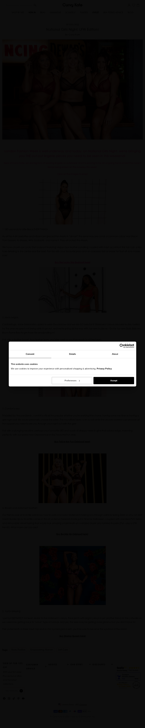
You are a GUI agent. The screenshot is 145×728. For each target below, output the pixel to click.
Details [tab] (72, 354)
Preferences (70, 380)
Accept (113, 380)
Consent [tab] (30, 354)
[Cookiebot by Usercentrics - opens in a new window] (121, 346)
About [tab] (115, 354)
